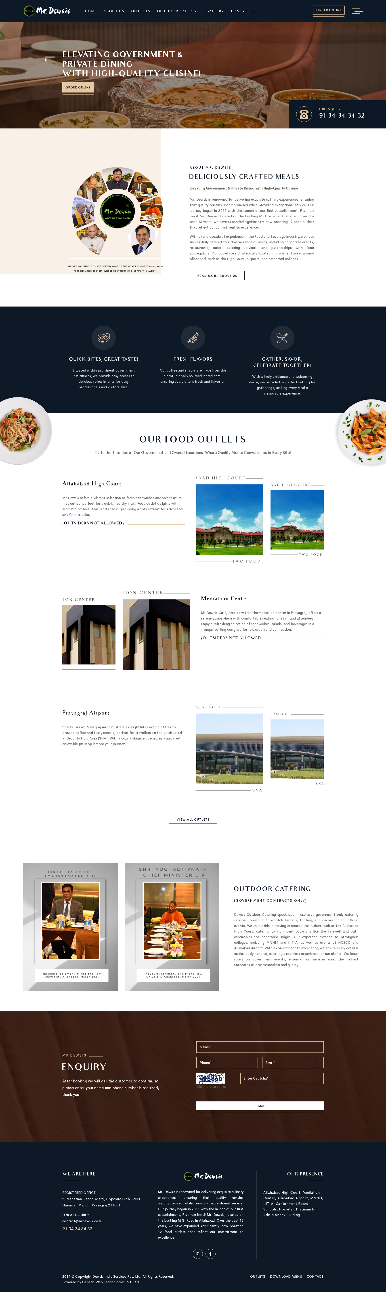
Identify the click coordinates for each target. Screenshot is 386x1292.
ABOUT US (113, 12)
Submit (260, 1106)
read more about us (217, 276)
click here (204, 1086)
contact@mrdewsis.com (81, 1221)
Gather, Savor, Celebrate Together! (282, 363)
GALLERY (215, 12)
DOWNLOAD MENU (286, 1276)
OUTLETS (140, 12)
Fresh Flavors (193, 359)
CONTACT (315, 1276)
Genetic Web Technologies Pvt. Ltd (110, 1282)
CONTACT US (243, 12)
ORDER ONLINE (329, 10)
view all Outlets (193, 819)
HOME (91, 12)
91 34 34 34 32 (342, 116)
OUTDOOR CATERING (178, 12)
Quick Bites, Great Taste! (103, 359)
